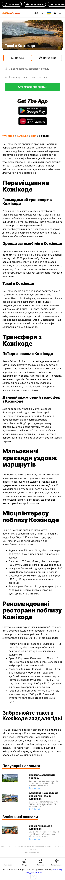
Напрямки (22, 136)
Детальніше (34, 788)
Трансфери (8, 136)
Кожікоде (44, 136)
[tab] (8, 862)
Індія (33, 136)
